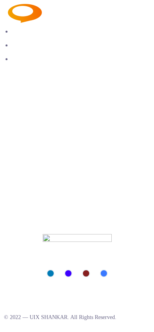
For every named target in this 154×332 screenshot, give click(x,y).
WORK (22, 45)
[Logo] (67, 9)
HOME (21, 31)
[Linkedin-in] (50, 273)
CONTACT (27, 58)
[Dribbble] (86, 273)
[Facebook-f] (104, 273)
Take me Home (22, 191)
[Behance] (68, 273)
